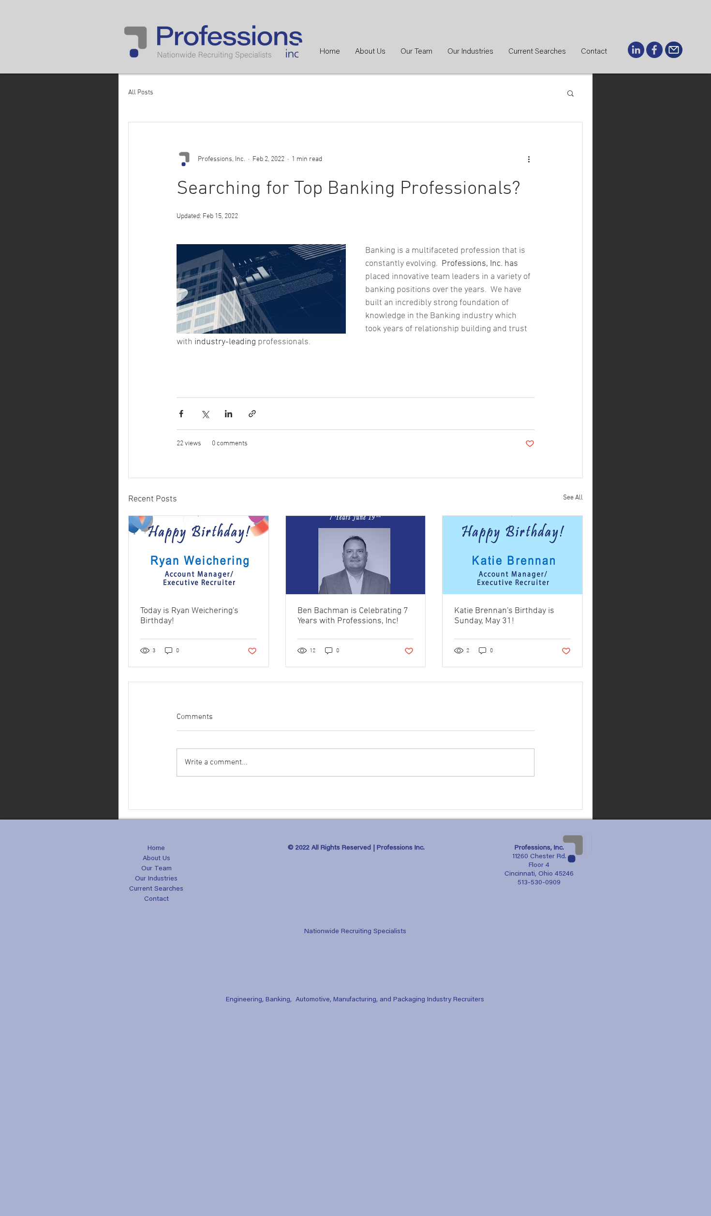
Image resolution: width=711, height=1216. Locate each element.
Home (156, 848)
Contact (156, 899)
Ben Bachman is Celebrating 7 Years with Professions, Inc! (352, 616)
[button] (570, 93)
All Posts (140, 92)
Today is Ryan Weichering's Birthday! (189, 616)
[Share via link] (252, 413)
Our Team (156, 868)
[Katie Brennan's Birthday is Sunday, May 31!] (512, 555)
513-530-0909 (539, 882)
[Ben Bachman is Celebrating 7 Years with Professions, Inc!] (356, 555)
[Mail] (673, 50)
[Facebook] (654, 50)
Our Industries (156, 879)
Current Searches (156, 889)
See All (573, 498)
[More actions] (528, 159)
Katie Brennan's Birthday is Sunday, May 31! (504, 616)
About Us (156, 858)
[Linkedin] (636, 50)
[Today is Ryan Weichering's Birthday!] (198, 555)
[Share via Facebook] (181, 413)
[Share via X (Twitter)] (204, 413)
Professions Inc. (401, 848)
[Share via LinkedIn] (228, 413)
